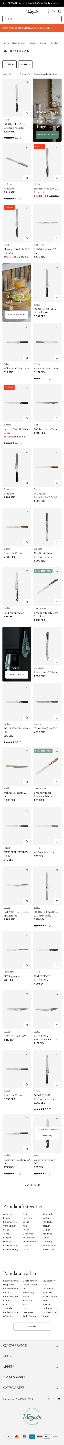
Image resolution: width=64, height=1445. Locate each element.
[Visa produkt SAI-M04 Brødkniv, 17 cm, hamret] (16, 885)
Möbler (46, 1230)
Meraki (26, 1296)
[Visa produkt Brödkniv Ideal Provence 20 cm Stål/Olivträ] (47, 766)
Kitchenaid (48, 1308)
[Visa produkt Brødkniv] (16, 162)
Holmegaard (29, 1312)
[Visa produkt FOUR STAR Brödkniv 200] (16, 702)
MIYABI (7, 120)
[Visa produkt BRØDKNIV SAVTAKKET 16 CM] (47, 1009)
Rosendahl (9, 972)
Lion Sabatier (40, 608)
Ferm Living (28, 1293)
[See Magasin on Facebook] (54, 1399)
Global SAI (39, 245)
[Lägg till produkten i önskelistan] (26, 82)
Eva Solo (38, 549)
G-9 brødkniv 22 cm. (45, 429)
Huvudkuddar (29, 1242)
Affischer (7, 1214)
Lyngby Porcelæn (51, 1312)
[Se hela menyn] (4, 11)
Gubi (25, 1308)
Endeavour (39, 668)
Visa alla (32, 1327)
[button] (48, 11)
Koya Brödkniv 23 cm (46, 368)
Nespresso (8, 1285)
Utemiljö (7, 1242)
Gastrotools (9, 489)
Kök (25, 1226)
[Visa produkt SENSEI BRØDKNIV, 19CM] (16, 826)
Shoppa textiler (17, 675)
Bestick (26, 1222)
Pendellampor (49, 1246)
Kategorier (13, 1387)
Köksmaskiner (10, 1222)
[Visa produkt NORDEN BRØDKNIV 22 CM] (47, 467)
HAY (25, 1304)
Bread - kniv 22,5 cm (45, 672)
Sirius (45, 1300)
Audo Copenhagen (32, 1316)
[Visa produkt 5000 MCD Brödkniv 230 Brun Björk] (47, 885)
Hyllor (26, 1230)
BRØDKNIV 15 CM (15, 1036)
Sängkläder (48, 1214)
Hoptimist (47, 1293)
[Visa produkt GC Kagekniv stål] (16, 950)
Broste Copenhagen (53, 1296)
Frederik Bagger (11, 1312)
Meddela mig (47, 1136)
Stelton (46, 1304)
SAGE (45, 1285)
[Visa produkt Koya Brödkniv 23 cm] (47, 342)
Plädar (26, 1214)
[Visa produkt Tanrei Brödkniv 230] (47, 702)
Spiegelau (8, 1308)
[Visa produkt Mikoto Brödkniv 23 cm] (16, 766)
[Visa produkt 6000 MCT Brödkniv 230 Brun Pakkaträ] (16, 98)
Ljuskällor (27, 1246)
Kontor (46, 1238)
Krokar (6, 1218)
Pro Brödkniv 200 (13, 612)
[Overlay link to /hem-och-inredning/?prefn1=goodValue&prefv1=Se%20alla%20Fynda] (32, 28)
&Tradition (8, 1316)
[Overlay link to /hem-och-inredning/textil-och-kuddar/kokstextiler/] (16, 654)
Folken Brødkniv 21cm (16, 368)
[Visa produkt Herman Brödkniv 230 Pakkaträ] (47, 162)
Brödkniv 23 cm (13, 1095)
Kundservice (14, 1345)
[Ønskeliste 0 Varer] (54, 11)
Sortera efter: (26, 74)
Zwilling (7, 425)
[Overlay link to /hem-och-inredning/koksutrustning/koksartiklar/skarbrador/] (16, 292)
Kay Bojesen (49, 1281)
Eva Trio (7, 1300)
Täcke (6, 1234)
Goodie (9, 1356)
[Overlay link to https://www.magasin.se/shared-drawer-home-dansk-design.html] (47, 110)
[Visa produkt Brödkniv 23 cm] (16, 1069)
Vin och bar (48, 1249)
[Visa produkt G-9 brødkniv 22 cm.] (47, 403)
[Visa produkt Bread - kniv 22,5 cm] (47, 646)
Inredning (47, 1234)
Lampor (7, 1238)
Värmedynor (9, 1226)
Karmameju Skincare (13, 1296)
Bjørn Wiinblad (10, 1289)
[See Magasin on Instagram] (49, 1399)
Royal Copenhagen (13, 1281)
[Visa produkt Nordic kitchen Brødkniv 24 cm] (47, 527)
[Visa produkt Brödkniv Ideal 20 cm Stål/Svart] (47, 586)
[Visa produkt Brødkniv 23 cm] (16, 527)
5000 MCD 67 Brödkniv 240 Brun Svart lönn (44, 1099)
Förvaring (27, 1218)
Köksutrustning (10, 1249)
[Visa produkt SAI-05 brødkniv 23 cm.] (47, 223)
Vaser (26, 1249)
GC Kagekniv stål (13, 976)
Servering (47, 1242)
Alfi (24, 1289)
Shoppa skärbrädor (17, 315)
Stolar (6, 1230)
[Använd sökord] (6, 19)
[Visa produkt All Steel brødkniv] (47, 826)
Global (37, 425)
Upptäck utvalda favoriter (47, 135)
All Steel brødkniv (44, 852)
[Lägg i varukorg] (26, 113)
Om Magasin (13, 1377)
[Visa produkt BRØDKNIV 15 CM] (16, 1009)
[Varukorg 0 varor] (60, 11)
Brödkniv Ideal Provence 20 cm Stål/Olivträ (43, 796)
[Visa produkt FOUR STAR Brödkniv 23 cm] (16, 403)
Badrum (46, 1226)
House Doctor (30, 1285)
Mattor (46, 1218)
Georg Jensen (30, 1281)
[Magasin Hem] (32, 11)
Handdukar (48, 1222)
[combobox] (32, 19)
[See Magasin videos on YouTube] (59, 1399)
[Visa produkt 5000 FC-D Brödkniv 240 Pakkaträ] (47, 282)
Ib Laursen (28, 1300)
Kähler (6, 1293)
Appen (8, 1366)
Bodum (46, 1316)
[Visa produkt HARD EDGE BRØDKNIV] (47, 950)
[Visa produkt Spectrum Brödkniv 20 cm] (16, 1133)
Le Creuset (9, 184)
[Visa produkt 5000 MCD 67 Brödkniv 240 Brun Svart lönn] (47, 1069)
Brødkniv (9, 188)
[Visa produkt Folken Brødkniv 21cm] (16, 342)
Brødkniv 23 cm (13, 553)
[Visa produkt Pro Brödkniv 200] (16, 586)
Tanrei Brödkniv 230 (45, 728)
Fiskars (7, 364)
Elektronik (28, 1234)
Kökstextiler (29, 1238)
